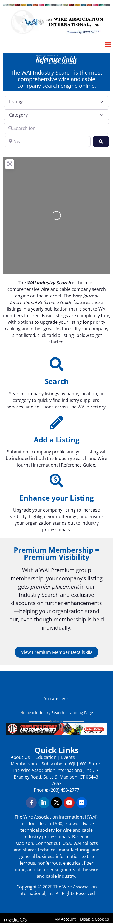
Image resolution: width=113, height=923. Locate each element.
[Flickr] (81, 802)
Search (57, 381)
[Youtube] (69, 802)
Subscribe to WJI (58, 764)
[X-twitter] (56, 802)
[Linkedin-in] (43, 802)
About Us (21, 757)
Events (68, 757)
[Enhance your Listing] (56, 480)
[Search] (56, 364)
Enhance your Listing (56, 498)
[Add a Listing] (56, 422)
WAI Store (89, 764)
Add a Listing (57, 440)
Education (46, 757)
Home (25, 712)
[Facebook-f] (31, 802)
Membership (24, 764)
